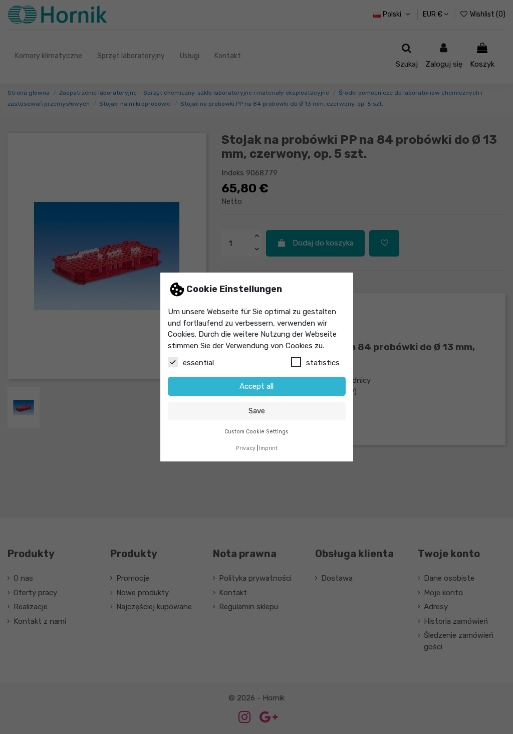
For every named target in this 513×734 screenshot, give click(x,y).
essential (198, 362)
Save (256, 410)
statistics (323, 362)
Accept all (256, 386)
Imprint (268, 448)
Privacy (245, 448)
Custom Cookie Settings (256, 431)
